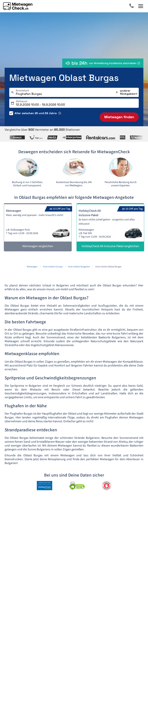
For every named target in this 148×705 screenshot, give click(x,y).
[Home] (17, 6)
